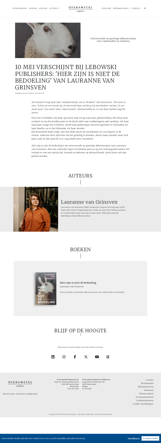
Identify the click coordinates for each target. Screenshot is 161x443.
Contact (136, 8)
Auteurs (43, 8)
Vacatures (149, 390)
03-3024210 (86, 389)
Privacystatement (145, 397)
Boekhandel (147, 383)
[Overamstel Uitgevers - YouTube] (97, 357)
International (120, 8)
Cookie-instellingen (143, 404)
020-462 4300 (73, 389)
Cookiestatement (145, 400)
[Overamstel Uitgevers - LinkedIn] (53, 357)
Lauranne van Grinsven (89, 202)
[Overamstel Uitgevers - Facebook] (75, 357)
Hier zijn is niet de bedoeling (78, 282)
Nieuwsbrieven (146, 387)
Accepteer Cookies (150, 438)
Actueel (53, 8)
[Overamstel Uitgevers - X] (86, 357)
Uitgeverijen (19, 8)
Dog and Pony (107, 414)
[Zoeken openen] (145, 8)
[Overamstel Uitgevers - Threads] (108, 357)
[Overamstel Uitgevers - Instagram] (64, 357)
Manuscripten (146, 393)
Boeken (33, 8)
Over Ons (106, 8)
